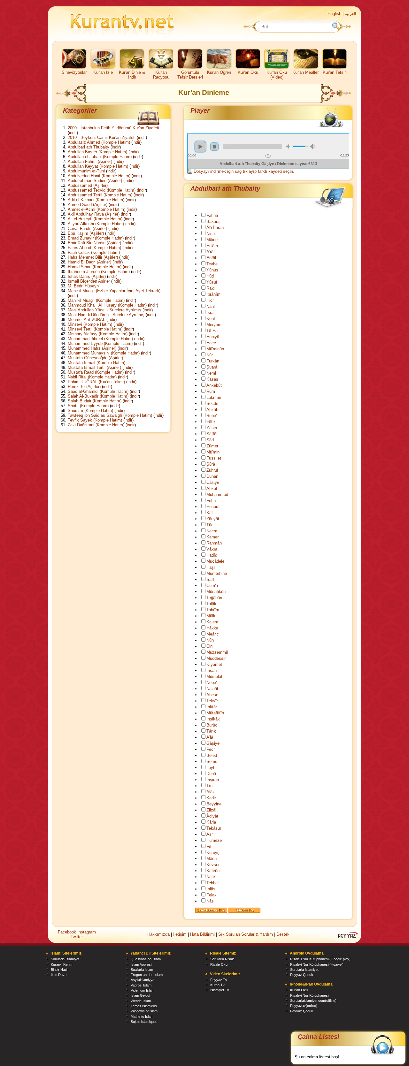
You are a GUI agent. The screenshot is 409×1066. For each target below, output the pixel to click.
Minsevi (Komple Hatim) (90, 324)
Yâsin (211, 427)
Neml (211, 373)
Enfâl (211, 257)
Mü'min (213, 452)
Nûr (209, 355)
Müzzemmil (217, 652)
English (334, 13)
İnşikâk (213, 719)
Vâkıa (211, 549)
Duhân (212, 476)
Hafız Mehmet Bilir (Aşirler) (93, 257)
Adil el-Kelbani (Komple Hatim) (96, 199)
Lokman (213, 397)
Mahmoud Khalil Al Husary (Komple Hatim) (107, 305)
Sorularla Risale (222, 959)
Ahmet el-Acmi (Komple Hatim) (96, 209)
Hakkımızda (158, 934)
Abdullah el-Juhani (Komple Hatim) (100, 156)
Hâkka (212, 628)
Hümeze (214, 840)
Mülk (210, 615)
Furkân (212, 361)
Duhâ (211, 773)
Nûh (210, 640)
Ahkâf (211, 488)
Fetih (211, 500)
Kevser (213, 864)
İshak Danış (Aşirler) (87, 276)
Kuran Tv (217, 985)
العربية (350, 13)
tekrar (268, 156)
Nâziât (212, 688)
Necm (211, 531)
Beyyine (213, 804)
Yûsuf (211, 282)
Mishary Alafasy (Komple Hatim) (97, 333)
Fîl (208, 846)
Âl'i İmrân (215, 227)
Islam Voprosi (141, 964)
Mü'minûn (215, 348)
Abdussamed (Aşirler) (88, 185)
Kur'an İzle (103, 72)
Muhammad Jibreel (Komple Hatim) (100, 338)
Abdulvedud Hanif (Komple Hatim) (99, 175)
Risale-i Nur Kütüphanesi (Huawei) (316, 964)
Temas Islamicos (144, 1006)
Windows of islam (144, 1011)
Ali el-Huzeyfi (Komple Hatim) (95, 219)
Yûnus (212, 270)
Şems (211, 761)
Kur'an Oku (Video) (276, 75)
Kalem (212, 622)
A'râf (210, 251)
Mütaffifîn (215, 713)
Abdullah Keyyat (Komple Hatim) (98, 166)
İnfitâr (211, 706)
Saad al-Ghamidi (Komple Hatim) (98, 391)
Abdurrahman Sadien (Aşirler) (95, 180)
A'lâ (209, 737)
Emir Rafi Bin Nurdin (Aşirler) (94, 242)
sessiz (289, 146)
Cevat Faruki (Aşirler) (87, 228)
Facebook (67, 932)
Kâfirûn (213, 870)
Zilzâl (211, 810)
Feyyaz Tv (218, 980)
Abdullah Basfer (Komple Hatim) (97, 151)
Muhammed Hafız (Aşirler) (92, 348)
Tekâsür (213, 828)
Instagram (86, 932)
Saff (210, 579)
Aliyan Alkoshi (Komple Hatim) (96, 223)
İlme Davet (59, 975)
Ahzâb (212, 409)
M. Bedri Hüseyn (83, 286)
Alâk (210, 791)
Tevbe (212, 264)
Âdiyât (212, 816)
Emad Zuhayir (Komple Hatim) (96, 238)
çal (200, 146)
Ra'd (210, 288)
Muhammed (217, 494)
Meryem (213, 324)
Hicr (210, 300)
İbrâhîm (213, 294)
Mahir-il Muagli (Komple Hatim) (96, 300)
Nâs (210, 901)
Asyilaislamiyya (142, 980)
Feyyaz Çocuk (301, 975)
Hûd (210, 276)
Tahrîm (212, 609)
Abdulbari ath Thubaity (88, 147)
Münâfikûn (216, 591)
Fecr (210, 749)
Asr (209, 834)
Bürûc (211, 725)
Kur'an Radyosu (161, 75)
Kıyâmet (214, 664)
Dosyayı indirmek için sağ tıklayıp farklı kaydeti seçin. (244, 171)
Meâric (212, 634)
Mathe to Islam (142, 1016)
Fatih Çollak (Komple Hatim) (94, 252)
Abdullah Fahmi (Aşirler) (90, 161)
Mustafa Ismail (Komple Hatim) (96, 362)
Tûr (209, 524)
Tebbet (212, 882)
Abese (212, 694)
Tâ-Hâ (212, 330)
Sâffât (212, 433)
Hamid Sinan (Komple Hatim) (94, 266)
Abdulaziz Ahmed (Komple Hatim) (99, 142)
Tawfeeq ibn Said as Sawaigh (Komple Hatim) (110, 415)
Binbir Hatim (60, 969)
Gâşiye (213, 743)
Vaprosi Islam (141, 985)
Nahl (210, 306)
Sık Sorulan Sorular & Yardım (245, 934)
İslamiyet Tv (219, 990)
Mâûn (211, 858)
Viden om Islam (142, 990)
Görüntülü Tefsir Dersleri (190, 75)
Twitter (77, 936)
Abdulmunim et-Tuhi (86, 171)
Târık (211, 731)
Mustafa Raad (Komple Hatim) (96, 372)
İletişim (180, 934)
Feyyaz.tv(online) (303, 1006)
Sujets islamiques (144, 1022)
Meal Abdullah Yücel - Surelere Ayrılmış (104, 310)
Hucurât (213, 506)
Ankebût (214, 385)
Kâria (211, 822)
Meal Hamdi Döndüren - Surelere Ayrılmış (106, 314)
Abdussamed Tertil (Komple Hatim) (100, 195)
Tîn (209, 785)
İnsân (211, 670)
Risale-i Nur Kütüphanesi (309, 995)
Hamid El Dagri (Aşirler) (89, 262)
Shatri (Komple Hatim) (88, 405)
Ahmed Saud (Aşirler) (87, 204)
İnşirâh (212, 779)
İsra (209, 312)
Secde (212, 403)
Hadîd (211, 555)
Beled (211, 755)
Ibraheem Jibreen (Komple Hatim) (99, 271)
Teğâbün (214, 597)
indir (73, 132)
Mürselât (214, 676)
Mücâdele (215, 561)
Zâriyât (212, 518)
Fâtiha (212, 215)
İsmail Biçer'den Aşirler (89, 281)
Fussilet (213, 458)
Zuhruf (212, 470)
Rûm (210, 391)
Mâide (212, 239)
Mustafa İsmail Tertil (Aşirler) (94, 367)
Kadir (211, 798)
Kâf (209, 512)
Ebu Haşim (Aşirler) (86, 233)
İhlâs (210, 889)
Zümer (212, 446)
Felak (211, 895)
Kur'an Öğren (219, 72)
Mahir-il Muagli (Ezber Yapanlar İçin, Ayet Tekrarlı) (114, 290)
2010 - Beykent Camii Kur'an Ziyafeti (101, 137)
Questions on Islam (146, 959)
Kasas (212, 379)
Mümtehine (216, 573)
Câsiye (212, 482)
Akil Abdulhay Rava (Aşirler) (94, 214)
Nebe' (211, 682)
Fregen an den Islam (147, 975)
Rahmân (214, 543)
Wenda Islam (141, 1001)
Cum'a (212, 585)
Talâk (211, 603)
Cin (209, 646)
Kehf (210, 318)
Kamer (212, 537)
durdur (214, 146)
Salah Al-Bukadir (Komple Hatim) (98, 396)
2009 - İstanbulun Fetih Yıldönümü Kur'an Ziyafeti (113, 128)
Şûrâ (210, 464)
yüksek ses (312, 146)
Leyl (210, 767)
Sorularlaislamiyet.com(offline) (313, 1000)
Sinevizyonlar (74, 72)
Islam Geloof (140, 995)
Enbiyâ (212, 336)
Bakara (213, 221)
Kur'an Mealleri (306, 72)
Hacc (211, 342)
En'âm (212, 245)
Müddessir (216, 658)
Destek (282, 934)
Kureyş (213, 852)
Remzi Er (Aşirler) (84, 386)
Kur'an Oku (248, 72)
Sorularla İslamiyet (65, 959)
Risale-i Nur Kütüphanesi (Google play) (320, 959)
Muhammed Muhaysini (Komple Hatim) (104, 353)
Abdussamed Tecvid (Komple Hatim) (101, 190)
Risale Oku (219, 964)
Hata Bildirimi (202, 934)
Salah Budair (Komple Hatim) (94, 401)
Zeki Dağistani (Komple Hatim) (96, 425)
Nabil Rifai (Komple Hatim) (92, 377)
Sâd (210, 440)
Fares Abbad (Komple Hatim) (94, 247)
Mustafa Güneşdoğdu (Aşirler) (95, 357)
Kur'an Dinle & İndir (132, 75)
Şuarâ (211, 367)
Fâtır (210, 421)
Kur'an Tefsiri (335, 72)
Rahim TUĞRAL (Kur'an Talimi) (96, 381)
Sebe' (211, 415)
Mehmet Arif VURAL (86, 319)
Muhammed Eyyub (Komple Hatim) (100, 343)
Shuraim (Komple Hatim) (90, 410)
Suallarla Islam (142, 969)
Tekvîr (212, 700)
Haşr (210, 567)
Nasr (210, 876)
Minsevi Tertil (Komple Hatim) (95, 329)
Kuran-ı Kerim (61, 964)
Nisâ (210, 233)
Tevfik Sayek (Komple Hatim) (95, 420)
